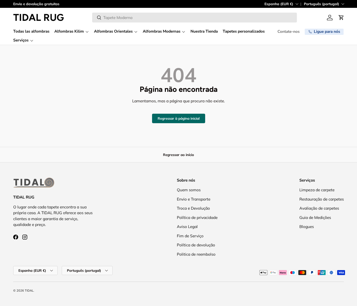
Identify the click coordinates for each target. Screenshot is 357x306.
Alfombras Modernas (161, 31)
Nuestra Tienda (204, 31)
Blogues (306, 226)
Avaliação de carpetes (319, 208)
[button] (341, 17)
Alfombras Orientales (113, 31)
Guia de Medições (315, 217)
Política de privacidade (197, 217)
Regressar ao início (178, 154)
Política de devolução (196, 245)
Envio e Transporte (193, 199)
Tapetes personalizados (244, 31)
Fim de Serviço (190, 235)
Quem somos (189, 190)
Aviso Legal (187, 226)
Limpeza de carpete (316, 190)
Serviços (21, 40)
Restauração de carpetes (321, 199)
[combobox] (194, 17)
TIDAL (29, 290)
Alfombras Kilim (69, 31)
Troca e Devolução (193, 208)
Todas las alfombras (31, 31)
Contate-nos (288, 31)
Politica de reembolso (196, 254)
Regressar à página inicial (179, 118)
